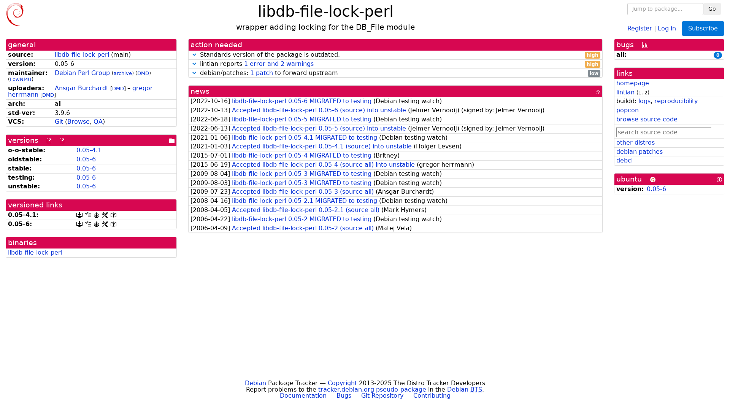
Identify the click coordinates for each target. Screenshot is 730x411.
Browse (78, 121)
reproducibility (676, 101)
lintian (625, 92)
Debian (255, 383)
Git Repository (382, 395)
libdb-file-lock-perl (82, 54)
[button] (194, 54)
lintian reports (398, 64)
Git (59, 121)
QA (98, 121)
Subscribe (703, 28)
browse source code (647, 119)
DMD (143, 73)
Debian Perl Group (82, 72)
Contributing (432, 395)
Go (712, 9)
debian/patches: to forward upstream (398, 73)
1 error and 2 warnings (279, 63)
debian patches (639, 151)
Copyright (342, 383)
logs (644, 101)
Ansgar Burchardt (81, 88)
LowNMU (21, 79)
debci (624, 160)
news (199, 91)
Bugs (343, 395)
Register (639, 28)
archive (123, 73)
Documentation (303, 395)
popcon (627, 110)
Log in (667, 28)
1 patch (261, 72)
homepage (632, 83)
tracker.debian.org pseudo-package (372, 389)
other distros (635, 142)
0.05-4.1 (89, 150)
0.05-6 (86, 159)
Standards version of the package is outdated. (398, 55)
